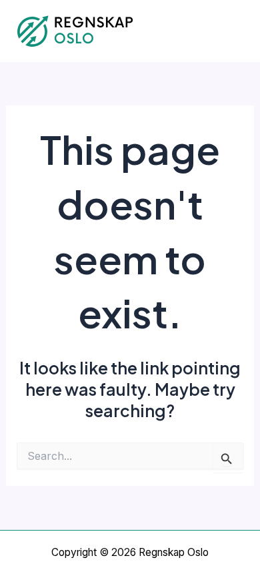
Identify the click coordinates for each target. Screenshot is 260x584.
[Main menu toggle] (232, 31)
